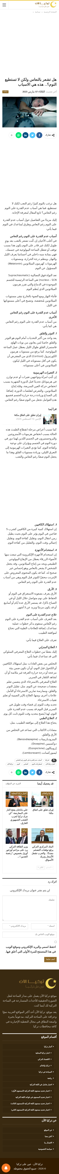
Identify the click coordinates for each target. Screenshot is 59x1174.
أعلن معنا (48, 1137)
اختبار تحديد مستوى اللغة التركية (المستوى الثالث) (30, 1104)
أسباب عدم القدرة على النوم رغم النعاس (29, 760)
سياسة (5, 92)
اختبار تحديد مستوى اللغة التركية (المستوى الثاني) (30, 1110)
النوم (18, 764)
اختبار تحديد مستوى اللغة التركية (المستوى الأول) (31, 1091)
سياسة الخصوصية (45, 1149)
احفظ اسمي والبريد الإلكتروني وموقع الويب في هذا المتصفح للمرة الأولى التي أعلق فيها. (30, 950)
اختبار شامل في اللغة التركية (41, 1085)
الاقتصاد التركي (44, 1060)
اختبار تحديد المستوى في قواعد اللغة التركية (33, 1097)
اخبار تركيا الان (50, 764)
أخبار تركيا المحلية (19, 794)
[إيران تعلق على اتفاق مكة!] (50, 419)
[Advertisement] (29, 45)
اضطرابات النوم (37, 764)
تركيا (25, 830)
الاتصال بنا (48, 1143)
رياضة (50, 1078)
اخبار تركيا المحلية (43, 1053)
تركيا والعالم (47, 794)
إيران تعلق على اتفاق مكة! (27, 415)
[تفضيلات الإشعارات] (6, 1168)
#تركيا (47, 760)
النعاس (26, 764)
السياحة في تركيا (45, 1072)
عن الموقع (48, 1130)
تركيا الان (10, 764)
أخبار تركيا (48, 1047)
